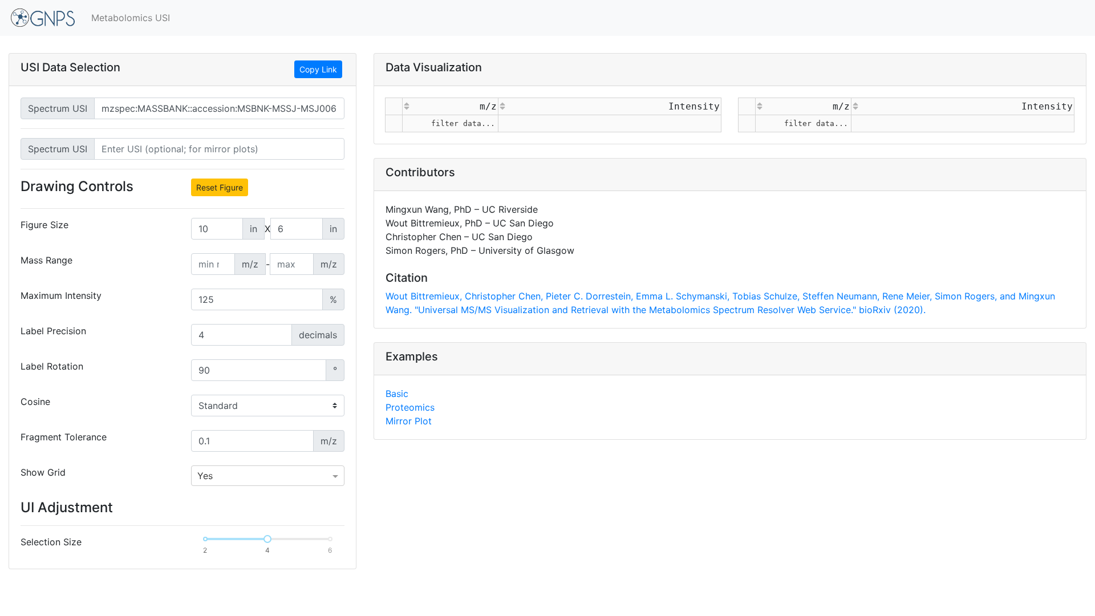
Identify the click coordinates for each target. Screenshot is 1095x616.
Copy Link (318, 69)
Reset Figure (219, 187)
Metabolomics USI (130, 17)
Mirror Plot (409, 421)
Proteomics (410, 407)
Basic (397, 393)
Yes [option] (205, 475)
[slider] (267, 539)
